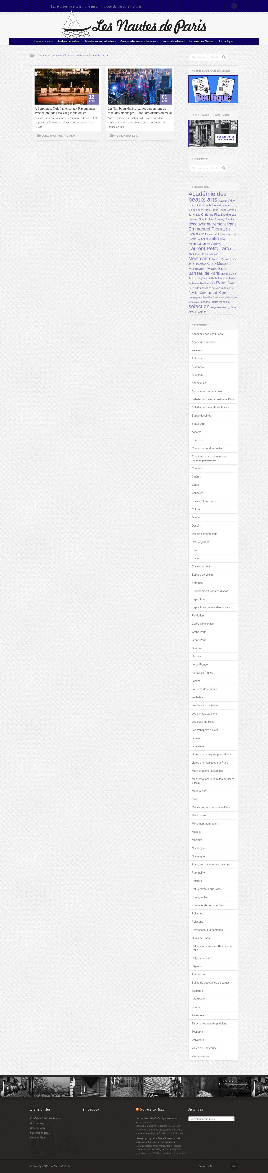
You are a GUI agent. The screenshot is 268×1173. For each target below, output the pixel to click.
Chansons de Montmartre (207, 448)
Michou (213, 254)
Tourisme (197, 1031)
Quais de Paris (201, 938)
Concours (197, 493)
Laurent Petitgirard (208, 248)
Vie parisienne (200, 1056)
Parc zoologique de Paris (202, 278)
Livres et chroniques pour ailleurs (212, 754)
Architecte (198, 366)
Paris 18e (193, 288)
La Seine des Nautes (201, 41)
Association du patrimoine (207, 391)
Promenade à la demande (207, 929)
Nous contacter (37, 1127)
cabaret (196, 432)
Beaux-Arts (198, 423)
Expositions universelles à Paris (211, 607)
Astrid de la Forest (209, 205)
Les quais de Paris (203, 721)
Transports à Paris (172, 41)
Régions (197, 966)
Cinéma (196, 476)
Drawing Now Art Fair (201, 219)
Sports (196, 1007)
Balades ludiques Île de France (210, 407)
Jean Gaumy (212, 244)
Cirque (196, 484)
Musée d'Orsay (220, 259)
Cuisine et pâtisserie (204, 501)
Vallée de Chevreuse (204, 1048)
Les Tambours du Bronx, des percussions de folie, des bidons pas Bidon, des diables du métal (140, 111)
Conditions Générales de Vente (45, 1118)
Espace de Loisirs (203, 574)
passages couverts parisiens (216, 288)
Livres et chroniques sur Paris (210, 762)
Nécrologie (198, 848)
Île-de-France (200, 664)
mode (195, 799)
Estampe (197, 582)
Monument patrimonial (205, 823)
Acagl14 (223, 200)
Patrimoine (198, 872)
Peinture (197, 880)
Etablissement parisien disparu (210, 591)
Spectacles (132, 135)
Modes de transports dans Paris (211, 807)
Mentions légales (38, 1137)
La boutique (225, 41)
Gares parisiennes (203, 623)
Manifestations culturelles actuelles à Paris (213, 780)
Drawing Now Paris (226, 219)
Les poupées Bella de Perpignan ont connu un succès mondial (158, 1120)
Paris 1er (223, 278)
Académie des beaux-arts (207, 196)
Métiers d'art (57, 135)
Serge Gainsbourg (219, 307)
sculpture (197, 990)
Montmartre (199, 258)
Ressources (199, 974)
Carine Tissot (218, 209)
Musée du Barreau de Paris (207, 271)
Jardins (196, 680)
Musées (196, 831)
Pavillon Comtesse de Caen (207, 292)
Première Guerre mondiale (216, 297)
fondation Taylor (230, 234)
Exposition (198, 599)
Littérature (198, 746)
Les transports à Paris (205, 730)
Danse (45, 135)
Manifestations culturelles (99, 41)
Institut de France (202, 672)
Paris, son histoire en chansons (138, 41)
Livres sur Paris (43, 41)
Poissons (197, 913)
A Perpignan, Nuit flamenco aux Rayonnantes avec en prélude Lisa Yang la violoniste (65, 111)
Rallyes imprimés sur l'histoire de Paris (212, 948)
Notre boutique (37, 1123)
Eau (194, 550)
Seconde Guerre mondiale (215, 301)
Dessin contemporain (204, 533)
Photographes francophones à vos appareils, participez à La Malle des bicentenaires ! (158, 1140)
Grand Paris (199, 631)
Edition (196, 558)
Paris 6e (198, 283)
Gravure (196, 648)
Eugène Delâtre (213, 234)
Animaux (197, 358)
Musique (70, 135)
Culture (196, 509)
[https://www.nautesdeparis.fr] (134, 37)
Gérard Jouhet (196, 239)
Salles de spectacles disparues (211, 982)
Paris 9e (209, 283)
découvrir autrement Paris (212, 223)
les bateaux (199, 697)
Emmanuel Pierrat (206, 229)
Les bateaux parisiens (205, 705)
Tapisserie (198, 1015)
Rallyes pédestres (68, 41)
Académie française (204, 342)
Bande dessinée (201, 415)
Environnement (201, 566)
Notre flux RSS (152, 1109)
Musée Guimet (229, 273)
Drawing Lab (228, 214)
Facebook (234, 6)
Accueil (57, 55)
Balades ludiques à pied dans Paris (213, 399)
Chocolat (197, 468)
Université (198, 1039)
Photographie (200, 897)
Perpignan (195, 297)
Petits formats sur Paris (206, 889)
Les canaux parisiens (205, 713)
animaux (197, 350)
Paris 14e (225, 282)
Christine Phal (210, 214)
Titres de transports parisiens (209, 1023)
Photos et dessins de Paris (208, 905)
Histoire (196, 656)
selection (199, 306)
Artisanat (197, 374)
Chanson (197, 440)
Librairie (196, 738)
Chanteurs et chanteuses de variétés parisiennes (209, 458)
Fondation (198, 615)
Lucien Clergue (201, 254)
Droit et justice (200, 542)
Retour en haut (234, 1166)
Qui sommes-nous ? (40, 1132)
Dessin (196, 525)
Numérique (198, 856)
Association (199, 383)
